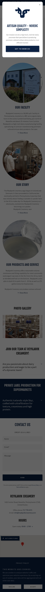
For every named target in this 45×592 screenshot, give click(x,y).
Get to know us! (22, 49)
